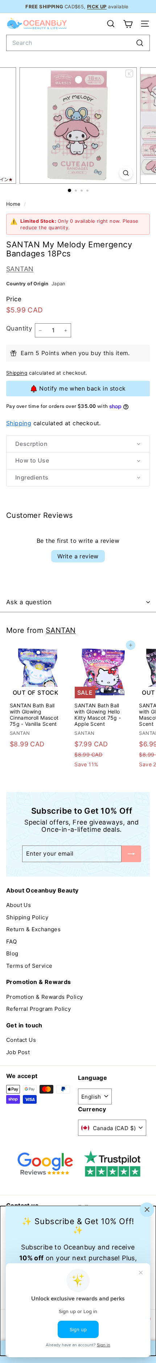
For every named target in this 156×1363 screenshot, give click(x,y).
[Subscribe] (131, 854)
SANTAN (20, 269)
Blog (12, 953)
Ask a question (29, 602)
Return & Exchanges (33, 929)
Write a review (78, 556)
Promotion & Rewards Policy (44, 996)
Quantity (19, 328)
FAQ (11, 941)
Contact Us (21, 1039)
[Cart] (127, 24)
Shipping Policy (27, 917)
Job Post (18, 1052)
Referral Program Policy (38, 1008)
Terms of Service (29, 965)
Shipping (16, 373)
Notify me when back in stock (82, 388)
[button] (78, 444)
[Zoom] (125, 173)
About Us (18, 905)
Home (14, 204)
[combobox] (78, 43)
